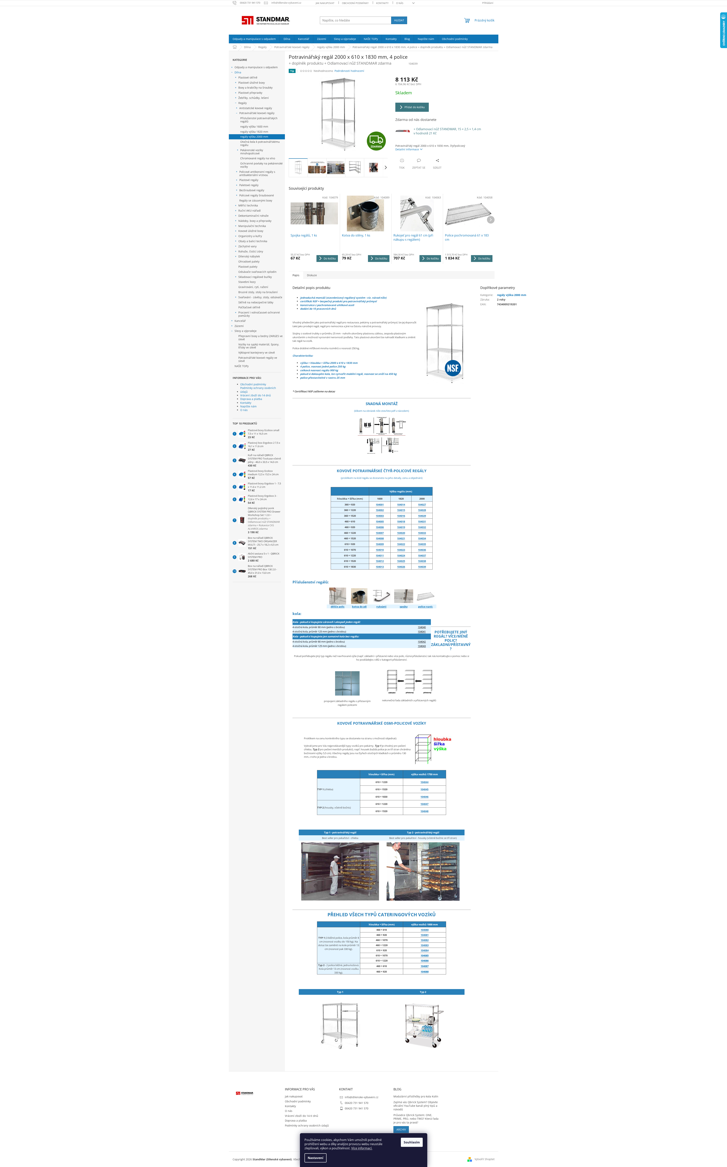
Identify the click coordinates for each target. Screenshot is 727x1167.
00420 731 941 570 (356, 1103)
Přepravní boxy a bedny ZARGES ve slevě (260, 337)
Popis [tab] (296, 275)
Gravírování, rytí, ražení (253, 287)
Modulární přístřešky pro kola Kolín (415, 1096)
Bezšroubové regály (251, 190)
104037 (422, 555)
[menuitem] (254, 39)
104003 (380, 515)
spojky (404, 606)
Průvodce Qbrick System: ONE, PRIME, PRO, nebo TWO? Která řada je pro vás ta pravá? (415, 1118)
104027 (422, 504)
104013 (380, 566)
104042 (422, 641)
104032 (422, 527)
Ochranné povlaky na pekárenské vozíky (261, 165)
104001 (380, 504)
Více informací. (361, 1148)
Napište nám (248, 406)
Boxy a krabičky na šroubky (255, 87)
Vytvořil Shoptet (485, 1159)
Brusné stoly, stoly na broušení (258, 292)
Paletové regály (248, 185)
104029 (422, 515)
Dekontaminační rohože (253, 215)
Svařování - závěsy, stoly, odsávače (260, 297)
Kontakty (382, 3)
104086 (425, 960)
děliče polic (338, 606)
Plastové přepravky (250, 92)
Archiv (401, 1129)
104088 (425, 971)
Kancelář (240, 321)
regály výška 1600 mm (254, 126)
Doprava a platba (251, 399)
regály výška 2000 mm (254, 136)
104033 (422, 533)
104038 (422, 561)
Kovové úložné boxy (250, 231)
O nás (399, 3)
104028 (422, 510)
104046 (424, 796)
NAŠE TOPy (242, 366)
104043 (422, 646)
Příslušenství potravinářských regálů (258, 119)
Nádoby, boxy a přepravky (254, 221)
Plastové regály (248, 180)
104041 (422, 631)
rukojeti (381, 606)
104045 (424, 789)
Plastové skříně (247, 77)
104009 (380, 544)
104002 (380, 510)
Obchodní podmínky (355, 3)
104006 (380, 527)
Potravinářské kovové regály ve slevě (257, 359)
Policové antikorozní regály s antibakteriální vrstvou (257, 173)
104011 (380, 555)
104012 (380, 561)
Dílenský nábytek (249, 256)
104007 (380, 533)
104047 (424, 804)
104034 (422, 538)
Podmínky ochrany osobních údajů (258, 389)
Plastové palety (247, 266)
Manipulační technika (252, 226)
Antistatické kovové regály (255, 108)
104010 (380, 549)
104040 (422, 627)
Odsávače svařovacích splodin (257, 272)
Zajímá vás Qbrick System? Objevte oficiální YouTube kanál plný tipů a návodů (415, 1105)
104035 (422, 544)
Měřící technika (248, 205)
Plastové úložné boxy (251, 82)
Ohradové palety (248, 261)
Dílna (238, 72)
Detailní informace (407, 149)
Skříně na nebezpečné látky (255, 302)
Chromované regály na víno (257, 158)
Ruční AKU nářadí (249, 210)
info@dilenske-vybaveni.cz (361, 1097)
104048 (424, 811)
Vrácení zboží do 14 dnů (255, 395)
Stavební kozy (247, 282)
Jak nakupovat (325, 3)
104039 (422, 566)
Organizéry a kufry (250, 236)
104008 (380, 538)
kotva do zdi (359, 606)
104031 (422, 521)
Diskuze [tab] (312, 275)
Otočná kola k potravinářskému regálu (260, 143)
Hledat (399, 20)
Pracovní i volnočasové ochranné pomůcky (259, 314)
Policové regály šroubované (256, 195)
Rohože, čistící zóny (250, 251)
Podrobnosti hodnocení (349, 71)
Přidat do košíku (414, 107)
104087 (425, 966)
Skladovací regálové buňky (255, 277)
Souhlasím (412, 1142)
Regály (242, 103)
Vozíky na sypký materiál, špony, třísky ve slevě (258, 346)
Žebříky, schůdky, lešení (253, 98)
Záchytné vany (247, 246)
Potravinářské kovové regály (256, 113)
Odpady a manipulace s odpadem (256, 67)
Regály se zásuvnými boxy (255, 200)
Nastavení (315, 1158)
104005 (380, 521)
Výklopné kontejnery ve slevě (256, 352)
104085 (425, 955)
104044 (424, 782)
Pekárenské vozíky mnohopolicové (251, 151)
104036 (422, 549)
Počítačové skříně (249, 307)
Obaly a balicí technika (252, 241)
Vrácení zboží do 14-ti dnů (301, 1116)
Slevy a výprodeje (246, 331)
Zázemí (239, 326)
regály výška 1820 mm (254, 131)
